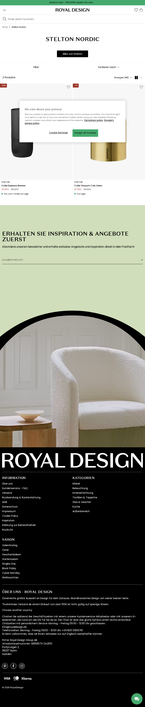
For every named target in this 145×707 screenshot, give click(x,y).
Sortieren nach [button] (107, 67)
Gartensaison (10, 559)
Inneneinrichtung (82, 493)
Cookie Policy (10, 516)
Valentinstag (9, 545)
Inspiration (8, 520)
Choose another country (17, 610)
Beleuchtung (80, 488)
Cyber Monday (11, 573)
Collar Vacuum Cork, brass (88, 185)
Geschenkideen (11, 554)
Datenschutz (10, 506)
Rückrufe (7, 529)
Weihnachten (10, 577)
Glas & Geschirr (81, 502)
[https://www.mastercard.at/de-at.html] (16, 678)
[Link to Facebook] (13, 666)
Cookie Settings (58, 132)
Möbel (76, 483)
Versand (7, 493)
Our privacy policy (93, 120)
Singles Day (9, 563)
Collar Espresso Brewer (13, 185)
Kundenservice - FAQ (15, 488)
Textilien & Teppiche (84, 497)
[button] (136, 10)
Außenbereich (81, 511)
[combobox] (108, 67)
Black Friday (9, 568)
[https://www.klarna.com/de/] (27, 678)
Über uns (7, 483)
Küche (76, 506)
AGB (4, 502)
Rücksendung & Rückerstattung (21, 497)
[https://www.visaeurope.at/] (7, 678)
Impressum (9, 511)
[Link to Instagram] (22, 666)
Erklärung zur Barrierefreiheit (19, 525)
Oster (5, 550)
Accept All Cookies (85, 133)
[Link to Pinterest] (5, 666)
